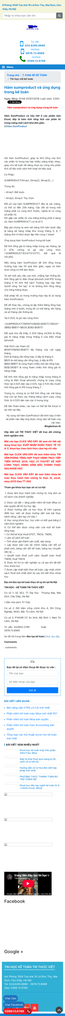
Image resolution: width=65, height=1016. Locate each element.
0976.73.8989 (35, 53)
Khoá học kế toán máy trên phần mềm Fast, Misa (38, 752)
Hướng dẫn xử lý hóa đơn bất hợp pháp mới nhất (38, 769)
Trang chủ (13, 75)
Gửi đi (32, 690)
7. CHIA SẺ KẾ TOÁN (34, 75)
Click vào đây (52, 636)
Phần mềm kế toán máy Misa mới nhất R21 (32, 713)
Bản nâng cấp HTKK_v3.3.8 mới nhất (28, 707)
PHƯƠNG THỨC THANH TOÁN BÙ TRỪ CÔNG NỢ (39, 778)
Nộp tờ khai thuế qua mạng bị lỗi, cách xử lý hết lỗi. (38, 760)
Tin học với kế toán (21, 78)
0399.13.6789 (36, 60)
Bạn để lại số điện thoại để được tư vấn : (31, 667)
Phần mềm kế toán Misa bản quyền (27, 719)
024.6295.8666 (35, 45)
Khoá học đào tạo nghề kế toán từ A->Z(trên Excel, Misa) (40, 787)
